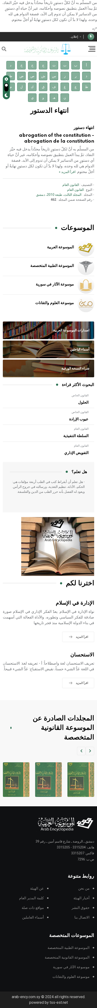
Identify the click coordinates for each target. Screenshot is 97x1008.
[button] (90, 751)
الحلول (83, 402)
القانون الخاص (80, 395)
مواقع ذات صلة (33, 908)
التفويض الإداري (76, 453)
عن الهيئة (37, 888)
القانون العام (70, 185)
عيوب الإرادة (79, 419)
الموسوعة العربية (60, 247)
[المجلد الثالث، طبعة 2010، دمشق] (80, 779)
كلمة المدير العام (31, 898)
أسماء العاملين (33, 917)
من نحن (83, 888)
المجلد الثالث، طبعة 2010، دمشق (58, 195)
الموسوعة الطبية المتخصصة (52, 266)
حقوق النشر (80, 908)
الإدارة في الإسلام (75, 603)
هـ (54, 98)
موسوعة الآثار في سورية (55, 284)
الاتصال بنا (81, 917)
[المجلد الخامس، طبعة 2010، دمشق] (15, 779)
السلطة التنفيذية (76, 436)
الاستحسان (82, 655)
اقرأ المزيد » (67, 172)
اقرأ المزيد (82, 637)
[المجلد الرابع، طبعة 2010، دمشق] (48, 779)
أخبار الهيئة (81, 898)
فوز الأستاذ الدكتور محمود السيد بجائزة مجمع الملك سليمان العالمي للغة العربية (40, 37)
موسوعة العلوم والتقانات (54, 303)
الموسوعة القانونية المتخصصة (67, 957)
